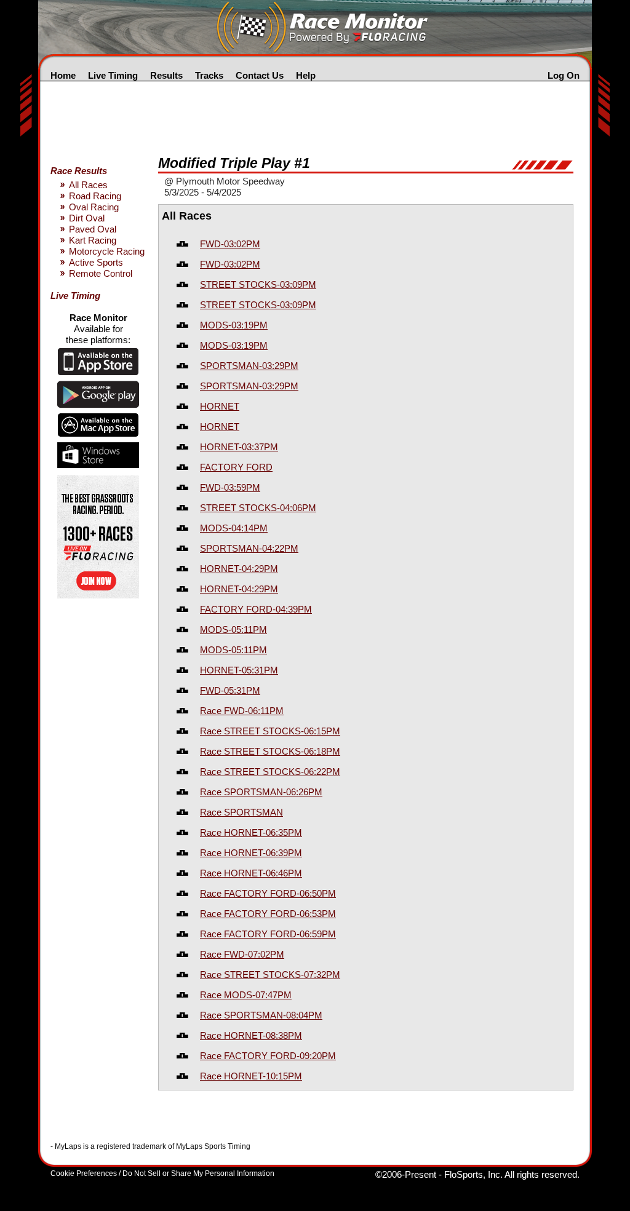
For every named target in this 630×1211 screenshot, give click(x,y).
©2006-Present (405, 1174)
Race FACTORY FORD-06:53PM (268, 913)
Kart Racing (92, 240)
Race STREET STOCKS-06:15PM (270, 731)
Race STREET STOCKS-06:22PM (270, 771)
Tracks (209, 75)
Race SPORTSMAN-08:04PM (261, 1015)
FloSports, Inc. (473, 1174)
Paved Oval (92, 229)
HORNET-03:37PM (239, 447)
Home (63, 75)
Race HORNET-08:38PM (251, 1035)
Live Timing (113, 75)
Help (306, 75)
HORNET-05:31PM (239, 670)
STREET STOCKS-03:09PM (258, 284)
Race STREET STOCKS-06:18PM (270, 751)
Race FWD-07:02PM (242, 954)
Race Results (78, 170)
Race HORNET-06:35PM (251, 832)
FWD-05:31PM (230, 690)
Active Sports (96, 262)
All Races (88, 185)
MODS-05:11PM (233, 629)
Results (166, 75)
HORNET (219, 406)
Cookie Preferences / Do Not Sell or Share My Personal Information (162, 1173)
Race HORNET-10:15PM (251, 1076)
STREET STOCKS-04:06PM (258, 507)
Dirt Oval (87, 218)
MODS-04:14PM (234, 528)
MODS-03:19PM (234, 325)
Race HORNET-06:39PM (251, 853)
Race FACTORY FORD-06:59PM (268, 934)
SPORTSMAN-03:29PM (249, 365)
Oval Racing (94, 207)
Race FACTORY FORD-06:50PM (268, 893)
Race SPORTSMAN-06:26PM (261, 792)
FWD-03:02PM (230, 244)
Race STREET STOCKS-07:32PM (270, 974)
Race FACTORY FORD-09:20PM (268, 1055)
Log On (564, 75)
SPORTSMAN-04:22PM (249, 548)
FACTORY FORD (236, 467)
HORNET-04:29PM (239, 568)
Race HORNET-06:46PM (251, 873)
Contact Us (260, 75)
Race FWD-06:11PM (242, 710)
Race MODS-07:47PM (246, 995)
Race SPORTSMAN (241, 812)
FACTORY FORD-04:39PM (256, 609)
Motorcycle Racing (107, 251)
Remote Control (100, 273)
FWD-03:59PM (230, 487)
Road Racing (95, 196)
